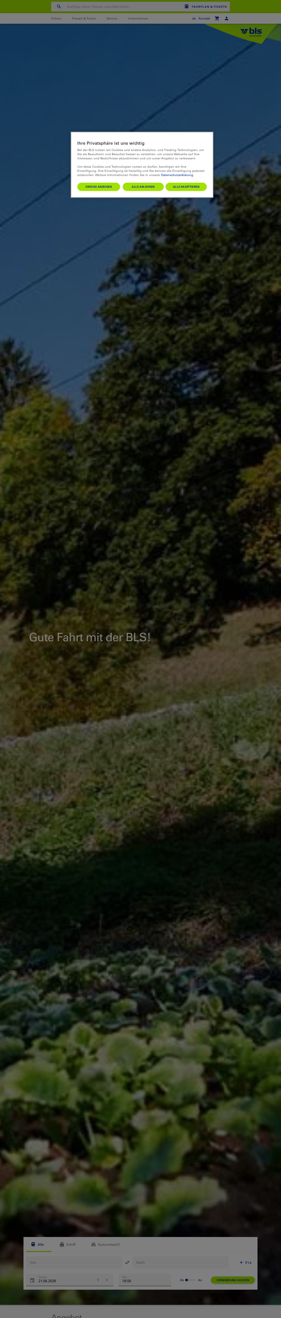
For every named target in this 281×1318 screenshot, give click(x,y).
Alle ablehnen (143, 186)
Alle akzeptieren (186, 186)
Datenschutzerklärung (177, 175)
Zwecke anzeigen (98, 186)
